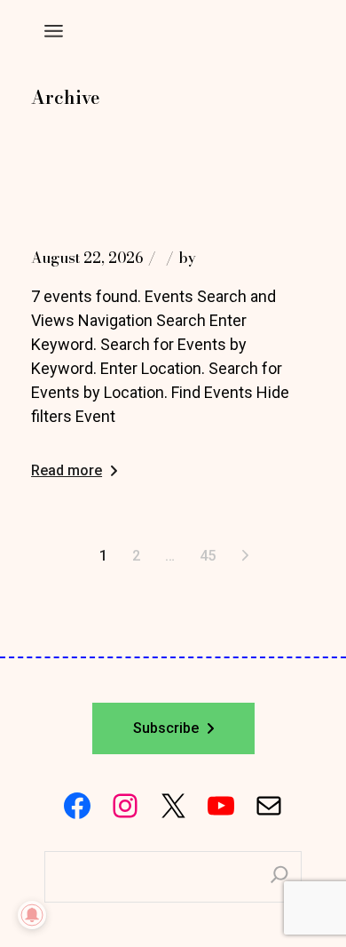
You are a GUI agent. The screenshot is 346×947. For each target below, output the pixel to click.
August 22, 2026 (87, 258)
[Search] (279, 877)
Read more (66, 470)
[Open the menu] (53, 31)
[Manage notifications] (32, 915)
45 (208, 555)
